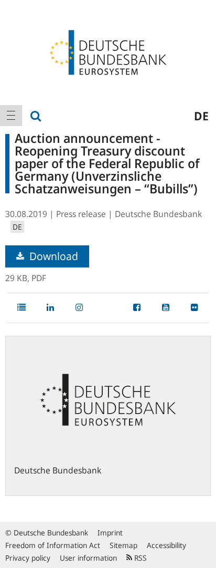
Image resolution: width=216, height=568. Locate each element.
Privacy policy (27, 558)
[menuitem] (11, 115)
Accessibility (166, 545)
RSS (139, 558)
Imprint (110, 533)
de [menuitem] (201, 115)
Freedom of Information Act (52, 545)
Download (52, 256)
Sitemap (123, 545)
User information (88, 558)
